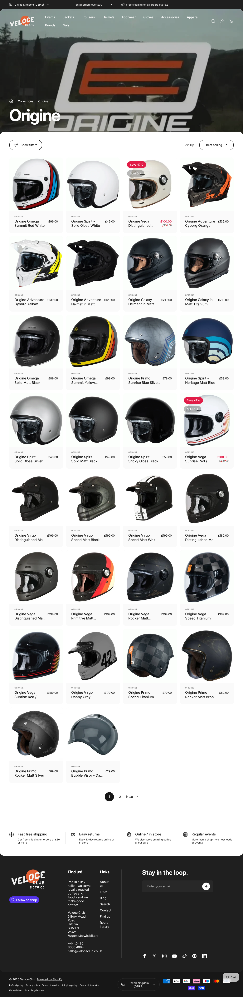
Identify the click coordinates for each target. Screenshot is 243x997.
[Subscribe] (206, 886)
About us (104, 884)
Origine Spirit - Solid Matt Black (84, 459)
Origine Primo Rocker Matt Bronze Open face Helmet (201, 696)
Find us (105, 916)
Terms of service (50, 985)
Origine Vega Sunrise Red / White (196, 461)
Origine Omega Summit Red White (29, 223)
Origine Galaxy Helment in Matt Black (141, 304)
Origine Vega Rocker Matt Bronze (138, 618)
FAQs (103, 892)
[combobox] (29, 4)
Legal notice (37, 990)
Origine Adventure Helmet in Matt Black (86, 304)
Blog (103, 898)
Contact (105, 910)
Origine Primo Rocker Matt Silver (29, 773)
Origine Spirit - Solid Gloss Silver (28, 459)
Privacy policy (33, 985)
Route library (104, 924)
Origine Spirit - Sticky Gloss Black (143, 459)
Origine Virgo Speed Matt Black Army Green (85, 539)
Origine (19, 216)
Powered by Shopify (49, 979)
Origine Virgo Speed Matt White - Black (142, 539)
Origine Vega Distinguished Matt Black (200, 539)
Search (105, 904)
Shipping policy (69, 985)
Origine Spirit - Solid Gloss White (85, 223)
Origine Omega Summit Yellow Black (83, 382)
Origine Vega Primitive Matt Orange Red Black (85, 618)
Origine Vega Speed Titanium (198, 616)
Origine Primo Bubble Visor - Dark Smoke (87, 775)
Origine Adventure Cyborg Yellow (29, 302)
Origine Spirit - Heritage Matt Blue (200, 380)
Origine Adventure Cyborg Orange (200, 223)
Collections (25, 101)
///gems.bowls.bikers (83, 936)
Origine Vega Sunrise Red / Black (25, 696)
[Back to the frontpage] (11, 101)
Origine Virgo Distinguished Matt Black (29, 539)
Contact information (90, 985)
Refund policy (16, 985)
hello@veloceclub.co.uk (85, 951)
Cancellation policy (19, 990)
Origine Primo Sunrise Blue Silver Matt (143, 382)
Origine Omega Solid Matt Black (27, 380)
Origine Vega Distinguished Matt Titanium (29, 618)
